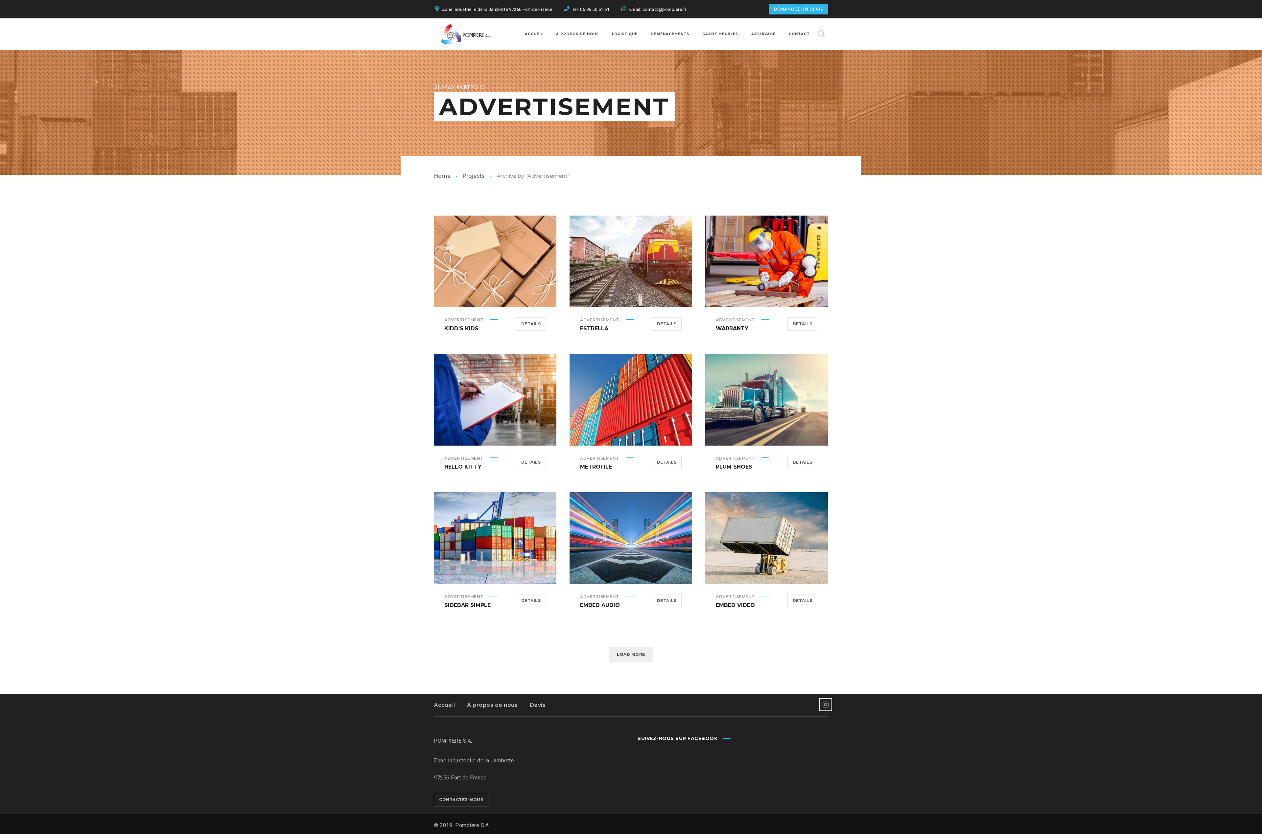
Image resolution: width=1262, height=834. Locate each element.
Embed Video (735, 605)
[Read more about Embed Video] (767, 538)
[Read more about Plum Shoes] (767, 400)
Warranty (732, 328)
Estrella (594, 328)
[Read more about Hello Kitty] (495, 400)
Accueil (444, 705)
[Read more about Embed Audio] (631, 538)
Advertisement (463, 319)
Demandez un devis (798, 9)
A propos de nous (492, 705)
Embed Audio (600, 605)
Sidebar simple (467, 605)
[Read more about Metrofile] (631, 400)
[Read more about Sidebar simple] (495, 538)
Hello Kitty (462, 467)
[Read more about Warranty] (767, 261)
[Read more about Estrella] (631, 261)
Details (531, 323)
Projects (473, 176)
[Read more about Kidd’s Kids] (495, 261)
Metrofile (596, 467)
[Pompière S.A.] (473, 34)
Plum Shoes (734, 467)
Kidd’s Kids (461, 328)
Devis (538, 705)
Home (442, 176)
